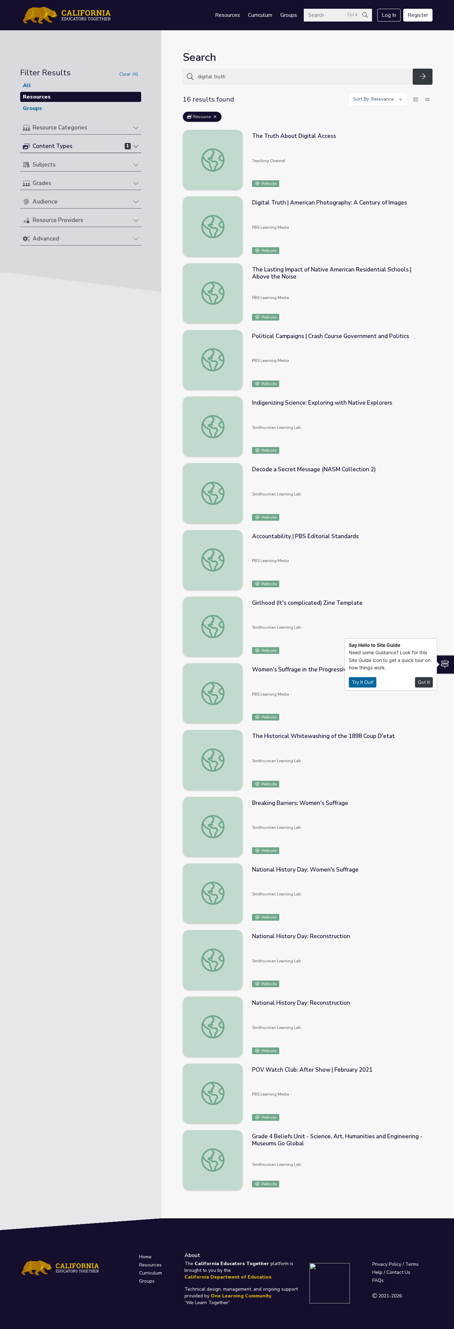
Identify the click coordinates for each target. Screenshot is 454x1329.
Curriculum (260, 15)
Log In (389, 15)
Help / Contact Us (391, 1272)
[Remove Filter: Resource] (215, 116)
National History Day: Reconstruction (301, 936)
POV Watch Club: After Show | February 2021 (312, 1070)
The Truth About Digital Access (294, 136)
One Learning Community (241, 1296)
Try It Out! (362, 682)
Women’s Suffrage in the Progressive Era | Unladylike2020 (329, 669)
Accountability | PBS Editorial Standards (305, 536)
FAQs (378, 1280)
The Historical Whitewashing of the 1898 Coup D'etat (323, 736)
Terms (412, 1264)
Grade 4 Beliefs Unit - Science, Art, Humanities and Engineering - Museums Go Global (337, 1140)
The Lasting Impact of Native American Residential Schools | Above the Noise (331, 273)
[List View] (415, 100)
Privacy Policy (386, 1264)
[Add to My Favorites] (427, 134)
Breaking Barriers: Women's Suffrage (300, 803)
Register (418, 15)
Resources (227, 15)
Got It (424, 682)
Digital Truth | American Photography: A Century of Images (329, 203)
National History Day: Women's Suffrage (305, 870)
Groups (288, 15)
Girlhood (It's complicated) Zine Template (307, 603)
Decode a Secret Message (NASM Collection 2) (314, 469)
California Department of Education (228, 1277)
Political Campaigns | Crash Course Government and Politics (330, 336)
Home (145, 1257)
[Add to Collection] (427, 144)
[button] (80, 128)
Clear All (128, 74)
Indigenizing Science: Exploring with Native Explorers (322, 403)
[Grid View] (427, 100)
